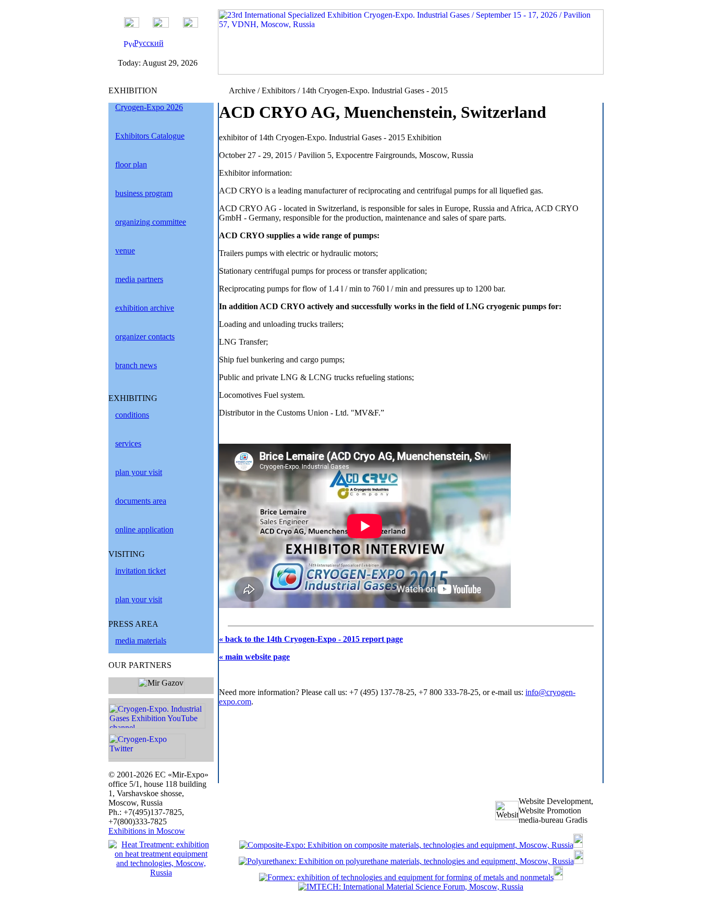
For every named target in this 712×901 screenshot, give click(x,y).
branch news (136, 365)
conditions (132, 414)
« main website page (254, 656)
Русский (149, 43)
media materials (140, 640)
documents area (140, 500)
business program (144, 193)
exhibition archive (144, 307)
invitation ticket (140, 570)
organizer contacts (145, 336)
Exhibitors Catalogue (150, 135)
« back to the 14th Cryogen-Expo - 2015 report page (311, 639)
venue (125, 250)
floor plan (131, 164)
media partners (139, 279)
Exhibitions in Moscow (146, 830)
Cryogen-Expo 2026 (149, 107)
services (128, 443)
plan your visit (138, 472)
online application (144, 529)
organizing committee (150, 221)
